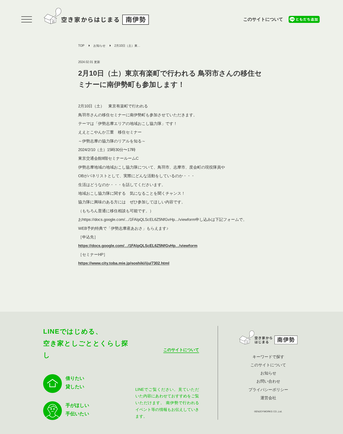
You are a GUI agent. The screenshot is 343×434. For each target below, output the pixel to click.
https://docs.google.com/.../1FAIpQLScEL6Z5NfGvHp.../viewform (137, 245)
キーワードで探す (268, 357)
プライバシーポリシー (268, 390)
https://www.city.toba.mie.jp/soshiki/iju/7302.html (123, 263)
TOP (81, 45)
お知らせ (99, 45)
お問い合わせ (268, 381)
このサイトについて (263, 19)
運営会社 (268, 398)
